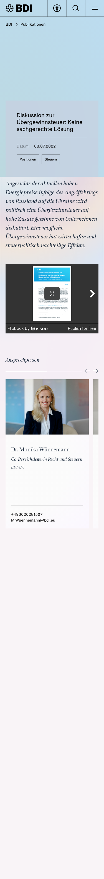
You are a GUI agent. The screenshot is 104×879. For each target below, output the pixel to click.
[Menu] (94, 8)
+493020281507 (27, 514)
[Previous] (87, 371)
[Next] (95, 371)
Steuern (51, 159)
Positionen (28, 159)
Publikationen (33, 24)
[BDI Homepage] (19, 8)
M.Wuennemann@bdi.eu (33, 520)
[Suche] (76, 8)
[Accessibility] (57, 8)
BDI (9, 24)
